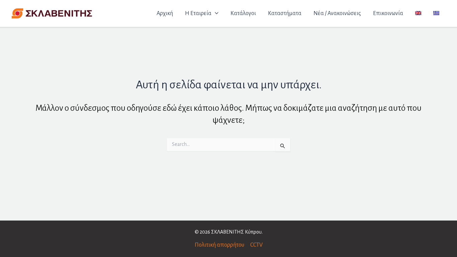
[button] (214, 13)
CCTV (256, 245)
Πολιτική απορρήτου (219, 245)
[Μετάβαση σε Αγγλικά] (418, 13)
